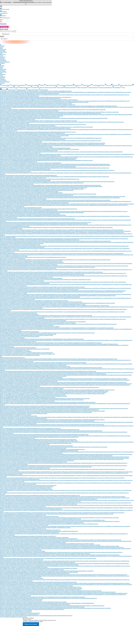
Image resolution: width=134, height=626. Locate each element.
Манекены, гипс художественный (39, 320)
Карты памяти (30, 105)
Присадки (41, 218)
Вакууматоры (35, 99)
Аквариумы (10, 298)
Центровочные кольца (55, 215)
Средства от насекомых (56, 409)
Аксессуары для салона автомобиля (108, 225)
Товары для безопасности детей (9, 130)
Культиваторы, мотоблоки (35, 197)
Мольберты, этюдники (27, 320)
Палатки (5, 282)
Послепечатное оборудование (7, 301)
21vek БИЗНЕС (3, 52)
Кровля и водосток (4, 164)
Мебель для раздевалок (118, 275)
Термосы (17, 284)
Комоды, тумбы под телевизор (17, 397)
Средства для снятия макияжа (71, 248)
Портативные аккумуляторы (24, 378)
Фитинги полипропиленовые (15, 153)
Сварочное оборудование (22, 187)
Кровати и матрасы (4, 391)
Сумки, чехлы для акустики (60, 376)
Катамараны (24, 288)
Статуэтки (64, 149)
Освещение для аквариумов (104, 298)
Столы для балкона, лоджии (65, 134)
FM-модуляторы (32, 220)
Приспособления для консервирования (53, 145)
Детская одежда (13, 242)
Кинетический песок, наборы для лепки (75, 233)
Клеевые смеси (18, 160)
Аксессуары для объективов (96, 105)
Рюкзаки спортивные (11, 283)
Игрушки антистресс (121, 231)
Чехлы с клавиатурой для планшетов (13, 373)
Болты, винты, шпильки (62, 167)
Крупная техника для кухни (6, 91)
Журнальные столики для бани (50, 133)
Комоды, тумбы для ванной (42, 120)
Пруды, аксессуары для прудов (37, 200)
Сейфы (34, 305)
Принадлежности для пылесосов (23, 363)
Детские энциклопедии (45, 342)
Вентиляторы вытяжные (9, 361)
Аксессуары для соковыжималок (67, 102)
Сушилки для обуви (112, 358)
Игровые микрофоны (123, 114)
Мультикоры (25, 324)
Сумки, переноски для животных (75, 295)
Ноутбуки (2, 58)
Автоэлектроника (4, 222)
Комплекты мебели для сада (32, 132)
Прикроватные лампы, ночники (31, 403)
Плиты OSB (19, 162)
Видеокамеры (18, 105)
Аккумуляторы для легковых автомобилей (29, 216)
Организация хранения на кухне (7, 144)
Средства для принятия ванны (119, 254)
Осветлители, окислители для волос (32, 253)
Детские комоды (38, 239)
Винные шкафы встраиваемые (24, 93)
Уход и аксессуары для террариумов (14, 299)
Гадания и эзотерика (87, 315)
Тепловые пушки (22, 186)
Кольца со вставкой (44, 327)
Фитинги (49, 158)
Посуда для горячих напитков (29, 138)
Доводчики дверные (52, 175)
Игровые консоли (43, 110)
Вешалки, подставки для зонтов (46, 128)
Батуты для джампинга (98, 272)
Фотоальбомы (19, 149)
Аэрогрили (16, 94)
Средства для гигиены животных (9, 295)
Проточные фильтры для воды (29, 151)
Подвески (2, 329)
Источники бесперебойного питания (46, 380)
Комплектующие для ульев (24, 213)
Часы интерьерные (30, 407)
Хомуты (69, 167)
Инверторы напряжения (79, 380)
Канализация (3, 159)
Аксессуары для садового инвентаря (43, 208)
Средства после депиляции (45, 257)
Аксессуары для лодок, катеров (13, 289)
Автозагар (23, 258)
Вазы (50, 407)
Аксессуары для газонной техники (71, 203)
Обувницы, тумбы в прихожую (29, 120)
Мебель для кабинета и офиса (6, 402)
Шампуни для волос (12, 251)
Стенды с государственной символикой (27, 347)
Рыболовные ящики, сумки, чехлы (39, 291)
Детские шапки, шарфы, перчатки (75, 242)
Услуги (1, 55)
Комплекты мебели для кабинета (88, 402)
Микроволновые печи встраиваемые (71, 92)
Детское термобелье (100, 242)
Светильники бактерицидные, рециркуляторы (99, 263)
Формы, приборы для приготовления (71, 143)
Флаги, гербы (15, 347)
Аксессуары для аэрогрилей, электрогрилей (50, 102)
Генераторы (25, 185)
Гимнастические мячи (55, 272)
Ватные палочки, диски (14, 249)
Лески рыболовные (34, 290)
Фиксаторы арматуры (89, 167)
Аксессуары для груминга (9, 296)
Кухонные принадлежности (6, 143)
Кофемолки (44, 97)
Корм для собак (112, 295)
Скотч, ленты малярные (50, 193)
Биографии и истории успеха (62, 339)
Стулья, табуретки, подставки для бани (20, 133)
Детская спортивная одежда (89, 242)
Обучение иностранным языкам (82, 344)
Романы (5, 346)
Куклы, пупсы (55, 229)
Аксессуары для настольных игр (76, 315)
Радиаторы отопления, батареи (61, 165)
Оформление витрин (32, 313)
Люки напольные (21, 184)
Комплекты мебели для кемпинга (17, 287)
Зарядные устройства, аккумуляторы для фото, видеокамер (77, 105)
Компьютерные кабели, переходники (13, 381)
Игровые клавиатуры (89, 114)
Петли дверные (35, 175)
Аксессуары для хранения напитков (29, 140)
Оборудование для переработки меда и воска (40, 213)
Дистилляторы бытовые (47, 146)
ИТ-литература (29, 340)
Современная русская (119, 345)
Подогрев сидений (25, 226)
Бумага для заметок (21, 304)
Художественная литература (6, 345)
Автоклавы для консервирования (22, 145)
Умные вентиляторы (62, 384)
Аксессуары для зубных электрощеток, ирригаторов (116, 265)
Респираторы (43, 267)
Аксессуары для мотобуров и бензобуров (116, 196)
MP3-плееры (46, 377)
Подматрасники (73, 391)
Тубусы (48, 320)
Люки (1, 184)
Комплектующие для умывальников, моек (86, 154)
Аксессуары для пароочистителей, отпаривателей (39, 365)
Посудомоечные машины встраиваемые (54, 92)
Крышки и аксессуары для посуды (46, 136)
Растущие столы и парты (68, 122)
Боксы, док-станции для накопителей (110, 112)
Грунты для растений (30, 210)
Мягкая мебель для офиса (59, 305)
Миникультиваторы (13, 198)
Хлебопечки (86, 94)
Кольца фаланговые (35, 327)
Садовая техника (4, 197)
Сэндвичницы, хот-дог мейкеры (41, 94)
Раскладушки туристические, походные (76, 287)
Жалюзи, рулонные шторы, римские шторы (16, 406)
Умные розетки (76, 383)
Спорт (16, 87)
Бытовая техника (5, 85)
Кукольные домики (101, 229)
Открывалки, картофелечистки (45, 99)
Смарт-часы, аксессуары (5, 104)
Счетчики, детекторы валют (31, 311)
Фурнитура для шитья (66, 321)
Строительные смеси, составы (54, 160)
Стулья (1, 392)
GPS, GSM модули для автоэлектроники (49, 227)
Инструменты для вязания (34, 321)
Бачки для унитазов (120, 154)
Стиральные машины (5, 61)
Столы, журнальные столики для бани (82, 122)
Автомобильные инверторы (38, 222)
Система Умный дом (4, 383)
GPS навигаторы (28, 222)
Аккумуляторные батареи (54, 378)
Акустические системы (60, 375)
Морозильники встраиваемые (113, 92)
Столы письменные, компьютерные (24, 122)
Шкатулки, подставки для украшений (54, 149)
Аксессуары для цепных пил (85, 203)
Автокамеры (63, 215)
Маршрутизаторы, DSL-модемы (17, 382)
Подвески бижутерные (62, 246)
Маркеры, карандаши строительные (47, 192)
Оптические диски (55, 117)
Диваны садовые (67, 118)
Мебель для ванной (4, 394)
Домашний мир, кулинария (62, 340)
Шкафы (10, 389)
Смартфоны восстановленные (17, 368)
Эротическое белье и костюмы (6, 336)
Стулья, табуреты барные (28, 124)
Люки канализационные (70, 159)
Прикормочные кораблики (11, 293)
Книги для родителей (97, 342)
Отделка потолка (4, 177)
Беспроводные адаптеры (47, 382)
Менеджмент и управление (28, 339)
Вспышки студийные (95, 107)
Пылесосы (2, 63)
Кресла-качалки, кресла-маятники (85, 127)
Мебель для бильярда (39, 280)
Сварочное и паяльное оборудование (8, 187)
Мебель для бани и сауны (5, 133)
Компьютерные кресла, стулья (33, 392)
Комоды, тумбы (3, 120)
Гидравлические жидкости (69, 218)
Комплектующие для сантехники (7, 154)
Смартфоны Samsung (46, 368)
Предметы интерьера (41, 149)
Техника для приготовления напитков (8, 97)
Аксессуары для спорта (48, 277)
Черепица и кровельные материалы (16, 164)
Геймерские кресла (44, 392)
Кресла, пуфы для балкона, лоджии (43, 135)
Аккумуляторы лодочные (89, 288)
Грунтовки (75, 160)
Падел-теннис (87, 279)
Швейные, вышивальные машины (55, 358)
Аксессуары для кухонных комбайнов (102, 101)
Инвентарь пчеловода (55, 213)
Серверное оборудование (52, 110)
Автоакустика (17, 220)
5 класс (27, 344)
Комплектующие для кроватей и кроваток (50, 129)
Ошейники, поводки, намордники (45, 294)
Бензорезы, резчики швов (60, 185)
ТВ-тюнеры (53, 109)
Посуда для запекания (33, 139)
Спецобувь (70, 195)
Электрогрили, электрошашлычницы (60, 94)
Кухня (1, 123)
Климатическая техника (5, 360)
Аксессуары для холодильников (46, 367)
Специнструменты (54, 191)
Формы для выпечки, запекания (21, 139)
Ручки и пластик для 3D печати (84, 316)
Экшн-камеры (24, 105)
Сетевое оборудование (5, 382)
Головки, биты (24, 189)
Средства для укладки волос (70, 251)
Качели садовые (49, 132)
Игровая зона (3, 114)
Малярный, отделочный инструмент (37, 193)
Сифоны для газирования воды (64, 97)
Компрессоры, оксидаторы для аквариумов (59, 298)
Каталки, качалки (12, 241)
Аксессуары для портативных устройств (9, 378)
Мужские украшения (80, 246)
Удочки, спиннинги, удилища (13, 290)
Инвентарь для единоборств (18, 275)
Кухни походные (64, 132)
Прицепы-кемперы (45, 283)
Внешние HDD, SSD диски (24, 117)
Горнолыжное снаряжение (28, 273)
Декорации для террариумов (28, 299)
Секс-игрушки (3, 332)
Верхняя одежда (43, 259)
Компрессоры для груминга (21, 296)
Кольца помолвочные (26, 327)
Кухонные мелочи (98, 143)
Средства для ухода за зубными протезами (95, 265)
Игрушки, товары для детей (126, 85)
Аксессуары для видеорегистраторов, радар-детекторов (70, 227)
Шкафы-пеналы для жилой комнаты (39, 389)
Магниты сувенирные (71, 149)
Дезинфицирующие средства (92, 409)
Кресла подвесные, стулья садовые (51, 134)
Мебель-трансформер (5, 125)
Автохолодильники (120, 225)
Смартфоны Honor (55, 368)
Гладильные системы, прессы (87, 358)
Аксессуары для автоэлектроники (7, 227)
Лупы (24, 322)
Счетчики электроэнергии (18, 171)
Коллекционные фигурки (26, 115)
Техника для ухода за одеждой (6, 358)
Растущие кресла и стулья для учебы (46, 401)
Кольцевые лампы (18, 107)
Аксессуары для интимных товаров (45, 335)
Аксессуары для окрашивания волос (116, 253)
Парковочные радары (68, 222)
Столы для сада (72, 132)
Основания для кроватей (64, 391)
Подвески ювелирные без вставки (83, 329)
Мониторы (18, 103)
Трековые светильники (49, 182)
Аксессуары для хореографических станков (17, 277)
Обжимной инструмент (19, 191)
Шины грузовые (25, 215)
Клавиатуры (22, 380)
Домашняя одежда (51, 259)
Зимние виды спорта (4, 273)
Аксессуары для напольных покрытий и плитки (10, 172)
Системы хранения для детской (90, 238)
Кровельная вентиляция (104, 164)
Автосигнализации (21, 222)
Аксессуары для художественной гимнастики (71, 275)
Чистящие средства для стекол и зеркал (64, 408)
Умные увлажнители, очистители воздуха (95, 384)
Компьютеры (27, 110)
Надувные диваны (104, 118)
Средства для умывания (52, 248)
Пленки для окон (65, 406)
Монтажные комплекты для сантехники (109, 156)
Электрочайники (20, 97)
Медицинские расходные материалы (8, 269)
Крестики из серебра (35, 329)
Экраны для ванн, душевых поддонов (22, 154)
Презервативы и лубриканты (6, 337)
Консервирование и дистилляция (7, 145)
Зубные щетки (44, 265)
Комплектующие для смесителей (33, 155)
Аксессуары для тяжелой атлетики (105, 275)
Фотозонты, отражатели (68, 107)
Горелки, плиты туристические (36, 282)
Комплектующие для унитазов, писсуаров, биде (105, 154)
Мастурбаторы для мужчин (40, 332)
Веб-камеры (101, 380)
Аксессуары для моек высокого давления (103, 205)
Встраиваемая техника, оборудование (8, 92)
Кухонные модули (15, 123)
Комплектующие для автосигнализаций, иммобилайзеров (27, 227)
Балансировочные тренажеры (86, 272)
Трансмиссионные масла (22, 218)
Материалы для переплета (53, 301)
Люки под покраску (29, 184)
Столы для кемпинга (41, 287)
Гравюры (71, 316)
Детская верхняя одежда (62, 242)
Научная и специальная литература (98, 340)
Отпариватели (45, 358)
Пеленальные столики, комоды (54, 120)
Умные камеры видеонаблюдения (38, 383)
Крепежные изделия (4, 167)
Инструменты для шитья (55, 321)
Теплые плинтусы (77, 165)
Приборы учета (3, 171)
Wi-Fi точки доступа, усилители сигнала (33, 382)
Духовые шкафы (28, 92)
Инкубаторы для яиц (20, 211)
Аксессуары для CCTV (30, 387)
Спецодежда (65, 195)
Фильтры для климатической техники (44, 366)
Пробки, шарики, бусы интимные (26, 332)
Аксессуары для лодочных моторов (76, 288)
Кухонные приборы (16, 143)
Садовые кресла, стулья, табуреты (75, 392)
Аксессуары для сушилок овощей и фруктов (19, 102)
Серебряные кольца (106, 327)
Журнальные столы (51, 122)
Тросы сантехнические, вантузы (13, 159)
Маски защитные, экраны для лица (32, 267)
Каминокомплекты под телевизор (48, 397)
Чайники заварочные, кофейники (19, 148)
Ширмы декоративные (84, 407)
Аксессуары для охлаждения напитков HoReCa (71, 309)
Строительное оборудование (6, 186)
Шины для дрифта (33, 215)
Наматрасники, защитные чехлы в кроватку (74, 399)
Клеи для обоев (32, 179)
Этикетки (75, 304)
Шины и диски (3, 215)
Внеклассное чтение (13, 344)
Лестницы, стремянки (15, 208)
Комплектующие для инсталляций (59, 158)
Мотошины (42, 215)
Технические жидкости (5, 218)
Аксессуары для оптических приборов (54, 322)
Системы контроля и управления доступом (80, 387)
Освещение (2, 403)
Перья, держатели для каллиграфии (53, 319)
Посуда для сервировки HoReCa (24, 306)
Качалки (74, 238)
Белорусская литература (59, 345)
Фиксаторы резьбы (65, 179)
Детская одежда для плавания (111, 242)
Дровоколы (106, 197)
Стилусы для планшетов (66, 373)
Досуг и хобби (60, 87)
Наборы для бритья (43, 150)
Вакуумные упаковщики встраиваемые (39, 93)
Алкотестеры (11, 223)
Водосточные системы (29, 164)
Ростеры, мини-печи (93, 94)
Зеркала (11, 396)
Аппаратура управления (73, 170)
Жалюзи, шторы (3, 406)
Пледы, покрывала (51, 411)
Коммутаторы (56, 382)
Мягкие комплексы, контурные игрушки (75, 274)
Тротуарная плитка (33, 161)
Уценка (1, 47)
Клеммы (14, 169)
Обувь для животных (31, 295)
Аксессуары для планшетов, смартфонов (72, 371)
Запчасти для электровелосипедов (45, 352)
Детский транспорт (4, 241)
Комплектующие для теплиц (53, 201)
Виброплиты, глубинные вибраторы (47, 185)
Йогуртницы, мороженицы (103, 94)
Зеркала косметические (58, 262)
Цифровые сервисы (4, 357)
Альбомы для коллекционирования (32, 318)
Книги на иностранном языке (71, 345)
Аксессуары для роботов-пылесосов (52, 363)
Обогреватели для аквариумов (81, 298)
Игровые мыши (81, 114)
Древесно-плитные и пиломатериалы (8, 162)
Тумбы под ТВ (64, 120)
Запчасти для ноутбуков (24, 350)
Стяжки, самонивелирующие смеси (39, 160)
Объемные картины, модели (49, 316)
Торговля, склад (3, 311)
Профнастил (88, 164)
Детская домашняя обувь (124, 242)
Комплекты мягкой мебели (77, 118)
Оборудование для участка (6, 200)
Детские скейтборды (58, 241)
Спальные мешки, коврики (23, 282)
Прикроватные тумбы (18, 120)
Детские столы (35, 122)
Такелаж (37, 185)
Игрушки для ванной (34, 231)
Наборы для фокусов (98, 232)
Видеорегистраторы (12, 222)
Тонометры (18, 263)
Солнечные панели (12, 217)
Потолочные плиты (30, 177)
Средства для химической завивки (84, 253)
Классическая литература (30, 345)
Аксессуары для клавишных (6, 325)
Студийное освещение (37, 107)
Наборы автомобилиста (44, 223)
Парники (42, 201)
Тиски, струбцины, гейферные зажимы (19, 190)
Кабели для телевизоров (27, 109)
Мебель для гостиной (4, 393)
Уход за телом (3, 254)
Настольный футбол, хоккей (45, 315)
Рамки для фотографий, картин (29, 149)
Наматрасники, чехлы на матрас (52, 391)
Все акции (2, 45)
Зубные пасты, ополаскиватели (64, 265)
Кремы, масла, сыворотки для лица (14, 248)
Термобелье (22, 259)
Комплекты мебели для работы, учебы (44, 305)
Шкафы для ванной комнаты (94, 389)
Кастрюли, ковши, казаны (26, 136)
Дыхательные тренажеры (32, 263)
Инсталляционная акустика (118, 375)
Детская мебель (3, 398)
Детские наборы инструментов (61, 232)
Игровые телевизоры (73, 114)
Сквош (82, 279)
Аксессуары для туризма (99, 284)
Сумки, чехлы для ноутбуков (66, 113)
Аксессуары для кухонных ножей (22, 141)
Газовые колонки (18, 165)
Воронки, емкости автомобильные (13, 226)
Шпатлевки (23, 160)
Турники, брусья (14, 274)
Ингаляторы (23, 263)
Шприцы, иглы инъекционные (71, 269)
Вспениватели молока (52, 97)
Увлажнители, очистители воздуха (59, 360)
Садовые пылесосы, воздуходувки (77, 197)
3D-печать (75, 316)
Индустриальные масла (49, 218)
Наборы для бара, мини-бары (79, 140)
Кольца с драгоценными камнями (74, 327)
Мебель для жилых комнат (6, 127)
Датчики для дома (52, 387)
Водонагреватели (11, 151)
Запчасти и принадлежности (105, 87)
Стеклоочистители (67, 362)
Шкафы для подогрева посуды (10, 93)
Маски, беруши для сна (80, 411)
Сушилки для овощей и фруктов (25, 99)
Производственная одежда (57, 195)
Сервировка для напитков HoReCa (53, 309)
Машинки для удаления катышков (101, 358)
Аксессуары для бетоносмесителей (42, 196)
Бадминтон (56, 279)
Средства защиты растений (41, 210)
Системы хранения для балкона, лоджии (103, 134)
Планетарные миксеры (41, 98)
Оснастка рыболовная (71, 290)
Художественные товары (5, 319)
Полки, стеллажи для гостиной (57, 393)
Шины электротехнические (39, 170)
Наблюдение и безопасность (6, 387)
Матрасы (11, 391)
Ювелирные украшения (70, 87)
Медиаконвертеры (94, 382)
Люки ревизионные (6, 184)
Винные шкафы (59, 91)
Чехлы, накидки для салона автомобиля (32, 225)
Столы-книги (121, 122)
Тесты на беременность (32, 269)
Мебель (42, 85)
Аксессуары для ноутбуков (34, 113)
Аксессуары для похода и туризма (7, 284)
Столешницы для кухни (24, 123)
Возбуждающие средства (31, 335)
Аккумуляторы (3, 216)
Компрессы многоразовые (21, 256)
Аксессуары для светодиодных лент (75, 182)
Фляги (83, 284)
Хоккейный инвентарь (54, 273)
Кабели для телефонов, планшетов (98, 373)
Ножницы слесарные (50, 189)
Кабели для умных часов (69, 104)
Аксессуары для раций (94, 311)
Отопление (2, 165)
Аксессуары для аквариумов (116, 298)
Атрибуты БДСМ (3, 334)
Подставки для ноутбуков (23, 113)
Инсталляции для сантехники (17, 156)
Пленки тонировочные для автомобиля (64, 225)
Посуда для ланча (50, 144)
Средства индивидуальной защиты (22, 195)
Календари (66, 304)
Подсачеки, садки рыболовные (53, 291)
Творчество (2, 316)
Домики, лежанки (82, 294)
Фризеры (111, 94)
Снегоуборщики (100, 197)
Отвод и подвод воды (38, 156)
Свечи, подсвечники (65, 407)
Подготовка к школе (93, 344)
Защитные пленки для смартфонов (92, 372)
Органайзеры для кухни (29, 144)
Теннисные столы (33, 279)
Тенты (17, 283)
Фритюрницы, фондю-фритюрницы (20, 96)
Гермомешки (59, 278)
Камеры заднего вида (87, 227)
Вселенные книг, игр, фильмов (9, 341)
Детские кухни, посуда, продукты (84, 231)
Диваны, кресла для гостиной (15, 393)
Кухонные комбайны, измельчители (28, 98)
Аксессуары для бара (4, 140)
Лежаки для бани (61, 133)
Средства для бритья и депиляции (7, 257)
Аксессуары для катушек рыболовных (117, 290)
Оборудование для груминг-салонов (35, 296)
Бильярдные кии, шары (17, 280)
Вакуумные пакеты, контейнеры (39, 101)
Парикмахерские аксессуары (114, 251)
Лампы (99, 403)
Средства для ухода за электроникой (88, 109)
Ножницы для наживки (22, 293)
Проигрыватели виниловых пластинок (73, 375)
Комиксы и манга (50, 345)
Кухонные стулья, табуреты (9, 392)
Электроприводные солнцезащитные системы (79, 406)
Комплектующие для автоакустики (55, 220)
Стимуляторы (64, 332)
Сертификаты (117, 87)
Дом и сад (109, 85)
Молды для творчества (119, 316)
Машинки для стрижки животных (50, 296)
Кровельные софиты (50, 164)
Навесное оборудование (28, 203)
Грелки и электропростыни (77, 263)
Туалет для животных (91, 294)
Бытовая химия (3, 408)
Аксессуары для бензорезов (28, 196)
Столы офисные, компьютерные (26, 305)
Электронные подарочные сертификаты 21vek (44, 353)
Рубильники (81, 170)
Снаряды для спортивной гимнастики (89, 275)
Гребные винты (98, 288)
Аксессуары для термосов (24, 284)
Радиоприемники (32, 375)
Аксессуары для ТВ (60, 109)
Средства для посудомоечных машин (79, 367)
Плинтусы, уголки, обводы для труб (33, 172)
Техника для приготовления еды (7, 94)
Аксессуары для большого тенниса (73, 279)
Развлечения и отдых (5, 315)
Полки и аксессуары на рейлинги (61, 144)
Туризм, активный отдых (25, 87)
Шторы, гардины (30, 406)
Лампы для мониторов (58, 115)
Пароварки (120, 94)
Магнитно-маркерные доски (18, 303)
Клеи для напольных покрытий (42, 179)
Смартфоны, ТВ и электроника (18, 85)
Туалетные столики (43, 122)
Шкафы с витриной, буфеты (53, 389)
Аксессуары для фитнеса (25, 272)
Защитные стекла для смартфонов (76, 372)
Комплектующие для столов (22, 129)
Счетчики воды (27, 171)
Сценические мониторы (17, 324)
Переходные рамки (24, 220)
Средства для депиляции (33, 257)
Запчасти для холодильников (43, 348)
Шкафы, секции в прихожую (65, 389)
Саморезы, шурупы (13, 167)
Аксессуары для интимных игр (38, 334)
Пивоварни (69, 145)
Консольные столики (105, 122)
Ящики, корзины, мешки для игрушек (105, 238)
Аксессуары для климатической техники (61, 366)
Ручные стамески (58, 190)
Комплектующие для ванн (52, 154)
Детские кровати (19, 391)
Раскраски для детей (65, 342)
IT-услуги (23, 357)
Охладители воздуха (39, 360)
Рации (23, 311)
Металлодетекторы (94, 387)
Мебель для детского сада (73, 239)
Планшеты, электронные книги (7, 371)
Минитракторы (6, 198)
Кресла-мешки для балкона (37, 134)
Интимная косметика (4, 335)
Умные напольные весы (35, 386)
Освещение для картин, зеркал (108, 403)
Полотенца (57, 411)
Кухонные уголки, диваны (42, 118)
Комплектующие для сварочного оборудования (63, 187)
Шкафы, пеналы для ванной (27, 394)
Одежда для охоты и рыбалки (76, 259)
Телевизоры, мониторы (5, 103)
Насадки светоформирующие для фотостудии (52, 107)
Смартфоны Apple (28, 368)
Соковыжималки (38, 97)
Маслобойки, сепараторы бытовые (69, 99)
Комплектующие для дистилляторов (12, 146)
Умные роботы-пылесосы (12, 384)
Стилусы (27, 380)
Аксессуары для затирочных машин (87, 196)
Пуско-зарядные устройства (99, 216)
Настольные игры (13, 315)
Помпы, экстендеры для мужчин (74, 332)
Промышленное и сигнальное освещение (15, 182)
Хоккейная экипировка (63, 273)
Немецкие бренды (27, 247)
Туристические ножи (56, 284)
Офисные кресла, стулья (13, 305)
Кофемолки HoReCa (108, 309)
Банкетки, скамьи (57, 128)
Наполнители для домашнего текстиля (93, 411)
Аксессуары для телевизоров (6, 109)
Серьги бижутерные (31, 246)
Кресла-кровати (59, 388)
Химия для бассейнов (37, 207)
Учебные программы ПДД (103, 344)
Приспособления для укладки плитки (84, 172)
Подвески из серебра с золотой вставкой (118, 329)
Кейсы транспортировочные (110, 324)
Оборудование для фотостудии (7, 107)
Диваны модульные (52, 118)
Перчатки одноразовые (59, 267)
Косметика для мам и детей (34, 254)
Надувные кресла (45, 388)
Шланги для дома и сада (34, 201)
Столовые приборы (58, 138)
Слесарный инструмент (5, 189)
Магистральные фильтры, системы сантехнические (79, 151)
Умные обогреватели (81, 384)
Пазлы (38, 315)
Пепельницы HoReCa (118, 309)
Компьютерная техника (5, 110)
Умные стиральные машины (32, 384)
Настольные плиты (51, 91)
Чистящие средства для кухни (98, 408)
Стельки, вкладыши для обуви (43, 261)
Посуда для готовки (4, 136)
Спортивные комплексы (23, 274)
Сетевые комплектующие (77, 382)
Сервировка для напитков (15, 140)
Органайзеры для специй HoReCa (77, 306)
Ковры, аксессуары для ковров (30, 412)
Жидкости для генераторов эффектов (82, 324)
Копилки (6, 149)
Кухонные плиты (26, 91)
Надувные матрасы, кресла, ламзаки (114, 282)
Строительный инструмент (99, 85)
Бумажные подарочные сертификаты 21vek (24, 353)
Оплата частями (5, 9)
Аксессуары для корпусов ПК (95, 112)
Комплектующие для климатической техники (10, 366)
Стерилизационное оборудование (78, 362)
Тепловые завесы (86, 360)
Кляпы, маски (48, 334)
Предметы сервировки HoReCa (122, 306)
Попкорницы (36, 96)
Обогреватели (79, 360)
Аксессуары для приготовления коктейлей (46, 140)
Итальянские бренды (110, 246)
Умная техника (3, 384)
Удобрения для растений (20, 210)
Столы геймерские (115, 114)
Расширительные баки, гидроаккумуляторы (31, 153)
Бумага (15, 304)
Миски (103, 143)
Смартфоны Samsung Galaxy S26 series (110, 368)
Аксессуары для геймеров (15, 115)
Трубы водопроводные (48, 156)
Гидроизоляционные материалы (75, 164)
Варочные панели (21, 92)
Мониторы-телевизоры (25, 103)
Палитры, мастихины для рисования (58, 320)
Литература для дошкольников (85, 342)
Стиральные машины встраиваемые (31, 358)
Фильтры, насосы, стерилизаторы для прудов (54, 200)
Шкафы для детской (17, 239)
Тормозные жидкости (58, 218)
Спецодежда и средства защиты (7, 195)
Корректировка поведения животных (60, 295)
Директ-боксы (31, 324)
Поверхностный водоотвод (40, 164)
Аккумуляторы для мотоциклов (63, 216)
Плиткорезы (13, 193)
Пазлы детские (26, 233)
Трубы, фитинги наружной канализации (56, 159)
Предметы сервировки (85, 138)
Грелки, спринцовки (82, 269)
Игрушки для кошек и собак (58, 294)
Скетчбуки (112, 319)
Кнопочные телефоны (124, 368)
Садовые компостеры (73, 201)
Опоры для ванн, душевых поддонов (39, 154)
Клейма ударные (58, 192)
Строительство (77, 85)
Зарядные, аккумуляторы (26, 381)
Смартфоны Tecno (89, 368)
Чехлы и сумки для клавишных (47, 325)
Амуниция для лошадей (9, 300)
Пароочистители (44, 362)
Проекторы (46, 103)
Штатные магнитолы (121, 220)
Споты (48, 403)
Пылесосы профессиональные (33, 186)
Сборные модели (120, 232)
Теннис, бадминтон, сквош (6, 279)
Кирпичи (17, 161)
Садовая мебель (3, 132)
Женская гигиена (3, 268)
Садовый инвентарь (30, 208)
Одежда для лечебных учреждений (87, 267)
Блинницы (115, 94)
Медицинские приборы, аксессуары (8, 263)
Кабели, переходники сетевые (104, 382)
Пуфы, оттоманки (52, 388)
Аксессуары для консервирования (36, 145)
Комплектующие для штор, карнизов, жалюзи (52, 406)
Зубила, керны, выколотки (70, 189)
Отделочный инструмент (5, 193)
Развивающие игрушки (11, 231)
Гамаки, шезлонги (42, 132)
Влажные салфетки (11, 256)
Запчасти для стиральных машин (29, 348)
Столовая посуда (66, 138)
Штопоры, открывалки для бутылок (93, 140)
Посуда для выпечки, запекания (7, 139)
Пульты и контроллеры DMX (67, 324)
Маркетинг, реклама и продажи (15, 339)
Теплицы (45, 201)
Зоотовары (34, 87)
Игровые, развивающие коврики (23, 231)
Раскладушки (80, 391)
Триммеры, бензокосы (12, 197)
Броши (1, 331)
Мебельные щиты (34, 162)
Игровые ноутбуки (37, 114)
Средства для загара (16, 258)
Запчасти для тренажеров (25, 351)
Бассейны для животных (87, 295)
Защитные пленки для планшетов (43, 373)
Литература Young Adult (41, 345)
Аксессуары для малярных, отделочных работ (76, 193)
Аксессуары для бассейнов (26, 207)
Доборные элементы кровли (61, 164)
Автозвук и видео (4, 220)
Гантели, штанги (34, 272)
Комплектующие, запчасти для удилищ (100, 290)
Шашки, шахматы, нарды (22, 315)
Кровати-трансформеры (25, 125)
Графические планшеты (16, 319)
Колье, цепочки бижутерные (51, 246)
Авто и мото (115, 85)
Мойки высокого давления (23, 198)
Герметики (18, 179)
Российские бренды (35, 247)
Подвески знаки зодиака (12, 330)
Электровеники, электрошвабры (55, 362)
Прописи (20, 344)
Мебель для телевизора (5, 397)
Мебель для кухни (4, 124)
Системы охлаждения (58, 112)
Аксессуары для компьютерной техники (8, 113)
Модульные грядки (64, 201)
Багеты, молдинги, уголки (40, 177)
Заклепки (55, 167)
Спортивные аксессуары (5, 278)
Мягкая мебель (3, 118)
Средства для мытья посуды (111, 408)
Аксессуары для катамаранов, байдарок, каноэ (53, 289)
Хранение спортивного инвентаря (35, 277)
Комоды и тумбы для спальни (43, 396)
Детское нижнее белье (52, 242)
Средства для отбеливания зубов (78, 265)
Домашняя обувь (6, 261)
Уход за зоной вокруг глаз (41, 248)
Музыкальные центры (40, 375)
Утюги (40, 358)
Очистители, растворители (55, 179)
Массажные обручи (64, 272)
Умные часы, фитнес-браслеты (40, 104)
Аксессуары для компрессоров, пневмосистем (61, 186)
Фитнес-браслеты (20, 104)
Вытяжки (20, 91)
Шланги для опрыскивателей (62, 202)
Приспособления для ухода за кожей (118, 248)
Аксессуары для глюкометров (50, 264)
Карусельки (42, 238)
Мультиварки (31, 94)
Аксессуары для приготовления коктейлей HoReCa (93, 309)
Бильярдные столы (8, 280)
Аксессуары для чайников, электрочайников (52, 148)
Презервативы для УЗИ (98, 269)
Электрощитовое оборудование (7, 170)
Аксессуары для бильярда (28, 280)
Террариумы (71, 298)
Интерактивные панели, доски (31, 303)
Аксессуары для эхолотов (93, 291)
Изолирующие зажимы (45, 169)
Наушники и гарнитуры (17, 377)
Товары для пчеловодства (5, 213)
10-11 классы (45, 344)
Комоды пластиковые (72, 120)
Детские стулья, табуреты (54, 392)
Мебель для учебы (4, 401)
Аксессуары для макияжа (5, 262)
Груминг (1, 296)
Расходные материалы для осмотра (117, 269)
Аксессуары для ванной (60, 394)
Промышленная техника (5, 314)
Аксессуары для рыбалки (82, 291)
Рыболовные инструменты (105, 291)
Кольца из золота (98, 327)
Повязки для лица (50, 267)
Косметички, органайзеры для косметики (20, 262)
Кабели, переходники (100, 109)
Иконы (77, 149)
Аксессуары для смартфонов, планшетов (9, 372)
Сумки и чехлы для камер (58, 105)
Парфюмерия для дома (35, 244)
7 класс (34, 344)
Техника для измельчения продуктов (8, 98)
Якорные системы (106, 288)
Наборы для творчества (43, 233)
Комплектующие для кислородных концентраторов (14, 264)
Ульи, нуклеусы (14, 213)
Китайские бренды (119, 246)
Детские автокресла (83, 223)
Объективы (36, 105)
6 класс (31, 344)
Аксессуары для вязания (45, 321)
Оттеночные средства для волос (70, 253)
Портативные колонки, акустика (29, 377)
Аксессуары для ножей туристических (69, 284)
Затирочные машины (83, 185)
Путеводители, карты (73, 340)
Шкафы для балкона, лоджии (78, 134)
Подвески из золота (95, 329)
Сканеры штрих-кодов (55, 311)
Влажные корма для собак (19, 294)
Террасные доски (42, 162)
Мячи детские (106, 232)
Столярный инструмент (5, 190)
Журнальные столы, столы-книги (70, 127)
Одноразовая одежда (74, 267)
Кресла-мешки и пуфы (11, 388)
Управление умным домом (15, 383)
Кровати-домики (104, 391)
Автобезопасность (4, 223)
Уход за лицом (3, 248)
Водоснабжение (3, 151)
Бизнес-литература (4, 339)
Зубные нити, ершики (52, 265)
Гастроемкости (57, 136)
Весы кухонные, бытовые (12, 99)
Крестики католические (56, 329)
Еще (1, 19)
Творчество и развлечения (6, 233)
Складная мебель (54, 282)
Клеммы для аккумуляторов (87, 216)
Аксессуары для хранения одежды (102, 259)
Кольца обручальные (16, 327)
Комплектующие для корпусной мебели (94, 129)
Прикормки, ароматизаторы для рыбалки (57, 290)
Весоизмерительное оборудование (81, 311)
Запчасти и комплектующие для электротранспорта (11, 352)
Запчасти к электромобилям (104, 241)
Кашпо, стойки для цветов (12, 407)
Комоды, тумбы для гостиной (28, 393)
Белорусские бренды (18, 247)
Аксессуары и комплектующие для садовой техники (11, 203)
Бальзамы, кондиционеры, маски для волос (26, 251)
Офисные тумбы (77, 402)
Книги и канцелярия (93, 87)
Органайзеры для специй (40, 144)
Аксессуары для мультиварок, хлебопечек (68, 101)
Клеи (70, 179)
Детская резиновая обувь (13, 243)
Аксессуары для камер (48, 105)
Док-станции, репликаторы (38, 381)
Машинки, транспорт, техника (64, 229)
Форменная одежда (65, 259)
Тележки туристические (23, 283)
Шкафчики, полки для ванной (39, 394)
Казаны (8, 285)
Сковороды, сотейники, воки (15, 136)
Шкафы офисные (55, 402)
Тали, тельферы (31, 185)
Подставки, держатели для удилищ (84, 290)
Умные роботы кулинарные (52, 384)
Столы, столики (11, 124)
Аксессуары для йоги (14, 272)
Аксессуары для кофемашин (52, 101)
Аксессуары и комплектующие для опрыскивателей (44, 202)
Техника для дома (4, 362)
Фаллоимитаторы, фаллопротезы (53, 332)
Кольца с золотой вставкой (88, 327)
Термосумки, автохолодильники (37, 284)
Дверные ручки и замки (27, 175)
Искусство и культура (121, 340)
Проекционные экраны (54, 103)
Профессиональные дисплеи (65, 103)
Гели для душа (12, 254)
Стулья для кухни (18, 124)
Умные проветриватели (122, 384)
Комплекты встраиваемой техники (99, 92)
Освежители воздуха (46, 409)
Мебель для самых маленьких (6, 236)
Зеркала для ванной (50, 394)
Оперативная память (21, 112)
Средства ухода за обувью (56, 261)
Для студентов (65, 344)
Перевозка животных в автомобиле (119, 294)
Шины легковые (9, 215)
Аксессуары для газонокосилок (70, 205)
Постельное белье (43, 411)
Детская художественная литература (17, 342)
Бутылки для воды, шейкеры (37, 278)
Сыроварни (10, 96)
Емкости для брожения (77, 145)
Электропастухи (24, 212)
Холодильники (3, 60)
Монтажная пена (25, 179)
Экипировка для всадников (20, 300)
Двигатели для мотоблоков (39, 203)
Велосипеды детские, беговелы (39, 241)
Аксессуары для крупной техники (7, 367)
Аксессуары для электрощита (27, 170)
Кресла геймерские (107, 114)
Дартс (53, 315)
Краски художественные (66, 319)
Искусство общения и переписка (76, 339)
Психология (16, 340)
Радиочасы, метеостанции (22, 375)
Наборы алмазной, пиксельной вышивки (23, 316)
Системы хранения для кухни (79, 124)
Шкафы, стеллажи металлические (14, 311)
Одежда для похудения (74, 272)
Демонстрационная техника (6, 303)
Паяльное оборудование (33, 187)
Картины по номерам (9, 316)
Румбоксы (51, 233)
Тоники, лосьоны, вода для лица (29, 248)
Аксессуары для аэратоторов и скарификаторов (19, 205)
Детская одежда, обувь (5, 242)
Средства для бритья (61, 257)
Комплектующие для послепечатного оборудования (70, 301)
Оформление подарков (52, 150)
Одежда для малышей (24, 243)
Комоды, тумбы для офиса (79, 305)
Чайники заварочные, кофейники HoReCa (106, 306)
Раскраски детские (34, 233)
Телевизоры (2, 57)
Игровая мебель (3, 119)
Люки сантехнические (14, 158)
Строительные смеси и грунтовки (7, 160)
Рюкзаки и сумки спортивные (50, 278)
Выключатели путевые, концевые (52, 170)
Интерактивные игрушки (29, 229)
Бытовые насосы (18, 151)
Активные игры (112, 232)
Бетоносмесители (19, 185)
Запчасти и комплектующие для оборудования (99, 200)
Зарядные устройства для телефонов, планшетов (29, 372)
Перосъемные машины (48, 212)
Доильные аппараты (44, 211)
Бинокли (11, 322)
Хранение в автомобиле (94, 225)
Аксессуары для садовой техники (99, 203)
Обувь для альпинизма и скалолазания (76, 282)
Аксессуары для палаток (12, 282)
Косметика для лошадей (42, 300)
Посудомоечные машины (41, 91)
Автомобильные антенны (58, 222)
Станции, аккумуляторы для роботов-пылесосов (88, 363)
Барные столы (13, 122)
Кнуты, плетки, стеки (26, 334)
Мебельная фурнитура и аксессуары (8, 129)
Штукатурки (28, 160)
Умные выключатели (68, 383)
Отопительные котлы (9, 165)
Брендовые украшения (10, 246)
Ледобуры (62, 291)
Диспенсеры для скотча (60, 193)
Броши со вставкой (7, 331)
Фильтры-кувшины (66, 148)
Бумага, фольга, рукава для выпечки (57, 139)
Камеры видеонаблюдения (19, 387)
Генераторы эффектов (56, 324)
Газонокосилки (26, 197)
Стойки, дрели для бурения (72, 185)
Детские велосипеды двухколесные (24, 241)
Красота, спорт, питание (111, 340)
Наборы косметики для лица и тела (62, 254)
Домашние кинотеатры (50, 375)
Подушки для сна (12, 411)
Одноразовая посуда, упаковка (83, 144)
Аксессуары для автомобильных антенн (82, 222)
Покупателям (3, 13)
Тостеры (50, 94)
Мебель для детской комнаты (6, 239)
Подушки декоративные (69, 411)
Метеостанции (18, 361)
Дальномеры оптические (40, 322)
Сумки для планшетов (56, 373)
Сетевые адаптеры (63, 382)
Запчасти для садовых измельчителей (15, 206)
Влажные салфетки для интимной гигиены (47, 268)
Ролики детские (66, 241)
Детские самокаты (50, 241)
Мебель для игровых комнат (66, 238)
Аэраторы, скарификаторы (91, 197)
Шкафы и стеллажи (4, 389)
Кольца (1, 327)
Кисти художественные (76, 319)
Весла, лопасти (54, 288)
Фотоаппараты (12, 105)
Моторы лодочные (31, 288)
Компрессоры (16, 186)
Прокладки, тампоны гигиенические (15, 268)
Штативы (105, 105)
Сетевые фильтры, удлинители (92, 380)
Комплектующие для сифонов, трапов (17, 155)
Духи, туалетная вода (11, 244)
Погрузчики (98, 185)
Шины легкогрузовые (17, 215)
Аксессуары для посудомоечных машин (62, 367)
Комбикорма (86, 211)
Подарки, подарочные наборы (10, 150)
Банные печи (43, 165)
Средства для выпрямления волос (100, 253)
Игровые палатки (25, 238)
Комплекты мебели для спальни (20, 396)
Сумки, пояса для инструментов (43, 195)
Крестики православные (45, 329)
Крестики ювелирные (17, 329)
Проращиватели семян (57, 99)
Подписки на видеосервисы (39, 109)
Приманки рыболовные (43, 290)
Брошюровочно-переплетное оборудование (29, 301)
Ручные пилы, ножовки (32, 190)
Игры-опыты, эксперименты (88, 232)
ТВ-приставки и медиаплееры (37, 103)
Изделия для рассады (53, 210)
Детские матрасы (53, 239)
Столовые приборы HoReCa (63, 306)
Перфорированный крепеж (41, 167)
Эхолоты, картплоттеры (17, 291)
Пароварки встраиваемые (53, 93)
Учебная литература (4, 344)
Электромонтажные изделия (6, 169)
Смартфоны (2, 59)
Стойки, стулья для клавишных (33, 325)
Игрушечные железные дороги (90, 229)
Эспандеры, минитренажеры (44, 272)
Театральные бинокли (30, 322)
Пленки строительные (91, 193)
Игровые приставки (10, 114)
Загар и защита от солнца (5, 258)
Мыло (7, 254)
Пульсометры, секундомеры (17, 278)
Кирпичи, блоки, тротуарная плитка (8, 161)
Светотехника (3, 182)
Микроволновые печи (23, 94)
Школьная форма (21, 242)
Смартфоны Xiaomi (37, 368)
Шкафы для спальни (62, 396)
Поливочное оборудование (12, 201)
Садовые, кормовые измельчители (62, 197)
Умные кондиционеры (71, 384)
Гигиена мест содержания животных (44, 295)
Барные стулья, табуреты (21, 392)
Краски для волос (20, 253)
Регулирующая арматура (123, 156)
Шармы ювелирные (8, 329)
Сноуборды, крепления (73, 273)
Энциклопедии (19, 341)
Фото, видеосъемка (4, 105)
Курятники (18, 212)
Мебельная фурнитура (108, 129)
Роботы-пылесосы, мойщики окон (33, 362)
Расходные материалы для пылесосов (68, 363)
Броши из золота (23, 331)
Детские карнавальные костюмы (36, 243)
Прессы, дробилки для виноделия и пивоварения (31, 146)
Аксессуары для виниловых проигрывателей (92, 375)
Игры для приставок (19, 114)
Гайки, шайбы (50, 167)
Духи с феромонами (21, 335)
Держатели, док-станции (65, 378)
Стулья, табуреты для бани (89, 392)
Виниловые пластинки (107, 375)
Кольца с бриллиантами (62, 327)
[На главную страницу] (66, 27)
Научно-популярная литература (39, 340)
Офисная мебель (4, 305)
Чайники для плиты (31, 148)
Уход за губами (93, 248)
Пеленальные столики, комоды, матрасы (59, 236)
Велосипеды (3, 54)
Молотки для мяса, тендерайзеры (86, 143)
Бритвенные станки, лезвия (21, 257)
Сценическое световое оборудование (42, 324)
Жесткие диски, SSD (11, 112)
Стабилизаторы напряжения (68, 380)
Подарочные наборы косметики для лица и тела (28, 150)
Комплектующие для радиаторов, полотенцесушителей (87, 156)
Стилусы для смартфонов (106, 372)
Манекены (83, 321)
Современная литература (18, 345)
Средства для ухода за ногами (91, 254)
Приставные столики (95, 122)
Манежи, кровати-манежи (73, 236)
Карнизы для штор (38, 406)
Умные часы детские (28, 104)
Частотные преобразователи (98, 170)
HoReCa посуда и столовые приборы (8, 306)
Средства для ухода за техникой (81, 102)
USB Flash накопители (14, 117)
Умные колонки (39, 377)
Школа (1, 48)
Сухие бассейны (79, 238)
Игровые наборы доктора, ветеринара (45, 232)
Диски (38, 215)
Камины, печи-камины (27, 165)
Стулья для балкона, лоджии (28, 135)
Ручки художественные (40, 319)
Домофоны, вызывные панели (41, 387)
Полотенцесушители (28, 156)
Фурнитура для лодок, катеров (116, 288)
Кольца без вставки (52, 327)
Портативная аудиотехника (6, 377)
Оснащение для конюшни (62, 300)
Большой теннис (62, 279)
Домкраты (49, 186)
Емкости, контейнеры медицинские (57, 269)
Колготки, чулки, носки (15, 259)
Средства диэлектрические (22, 169)
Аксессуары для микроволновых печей (23, 101)
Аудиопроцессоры (112, 220)
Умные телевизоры (22, 384)
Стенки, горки (15, 389)
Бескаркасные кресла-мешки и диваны (91, 118)
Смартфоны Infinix (80, 368)
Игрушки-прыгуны (53, 231)
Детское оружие (95, 231)
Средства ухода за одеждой (89, 259)
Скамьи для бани (32, 133)
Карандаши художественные (28, 319)
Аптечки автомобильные (33, 223)
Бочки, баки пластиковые (27, 202)
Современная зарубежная (108, 345)
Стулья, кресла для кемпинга (30, 287)
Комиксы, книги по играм (55, 342)
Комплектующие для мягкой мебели (78, 129)
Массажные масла (13, 335)
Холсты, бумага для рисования (103, 319)
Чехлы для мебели (118, 129)
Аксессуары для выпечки (43, 139)
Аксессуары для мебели (65, 129)
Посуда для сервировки (75, 138)
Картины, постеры (12, 149)
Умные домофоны (110, 383)
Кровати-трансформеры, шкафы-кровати (92, 391)
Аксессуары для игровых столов (62, 315)
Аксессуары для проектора (70, 109)
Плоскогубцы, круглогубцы (30, 191)
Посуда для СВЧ (35, 136)
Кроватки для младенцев (18, 236)
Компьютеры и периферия (33, 85)
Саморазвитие (22, 340)
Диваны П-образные (32, 118)
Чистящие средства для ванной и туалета (82, 408)
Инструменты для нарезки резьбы (31, 192)
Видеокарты (28, 112)
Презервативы (89, 269)
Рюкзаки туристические (63, 282)
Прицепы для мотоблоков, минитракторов (54, 203)
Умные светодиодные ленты (94, 383)
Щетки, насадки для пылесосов (37, 363)
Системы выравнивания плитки (99, 172)
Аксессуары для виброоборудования (58, 196)
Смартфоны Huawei (63, 368)
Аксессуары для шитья (76, 321)
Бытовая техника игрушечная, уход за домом (67, 231)
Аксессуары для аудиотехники (11, 376)
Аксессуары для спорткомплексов (120, 238)
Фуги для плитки (55, 172)
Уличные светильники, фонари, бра (90, 403)
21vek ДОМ (2, 50)
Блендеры (18, 98)
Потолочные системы (12, 177)
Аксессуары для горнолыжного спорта (87, 273)
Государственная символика (6, 347)
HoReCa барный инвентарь (6, 309)
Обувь (1, 261)
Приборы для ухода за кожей (103, 248)
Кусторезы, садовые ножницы (48, 197)
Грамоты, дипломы (81, 304)
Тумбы (11, 120)
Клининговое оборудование (17, 314)
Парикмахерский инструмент (101, 251)
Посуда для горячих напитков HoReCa (48, 306)
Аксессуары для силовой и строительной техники (11, 196)
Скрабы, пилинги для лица (84, 248)
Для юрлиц (4, 11)
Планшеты (16, 110)
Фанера (23, 162)
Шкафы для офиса (69, 305)
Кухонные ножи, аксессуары (6, 141)
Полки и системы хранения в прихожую (30, 128)
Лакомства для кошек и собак (31, 294)
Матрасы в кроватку (28, 236)
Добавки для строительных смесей (85, 160)
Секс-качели (53, 334)
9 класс (40, 344)
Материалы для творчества (108, 316)
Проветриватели (106, 360)
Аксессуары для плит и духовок (32, 367)
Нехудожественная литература (7, 340)
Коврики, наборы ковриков (42, 412)
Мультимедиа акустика (11, 375)
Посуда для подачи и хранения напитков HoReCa (32, 308)
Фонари (107, 284)
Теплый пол (71, 165)
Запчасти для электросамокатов (30, 352)
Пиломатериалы (57, 162)
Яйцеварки (30, 96)
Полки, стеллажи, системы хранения (41, 127)
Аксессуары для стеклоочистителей (58, 365)
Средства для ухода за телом (21, 254)
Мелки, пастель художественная (89, 319)
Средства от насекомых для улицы (116, 284)
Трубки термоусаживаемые (34, 169)
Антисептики (67, 267)
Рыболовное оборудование (6, 291)
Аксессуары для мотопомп (101, 196)
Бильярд (2, 280)
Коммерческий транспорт (5, 228)
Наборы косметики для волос (57, 251)
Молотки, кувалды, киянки (43, 190)
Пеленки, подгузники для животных (103, 294)
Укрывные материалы (17, 202)
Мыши (18, 380)
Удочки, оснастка (3, 290)
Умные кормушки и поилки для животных (21, 386)
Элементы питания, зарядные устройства (39, 378)
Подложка (23, 172)
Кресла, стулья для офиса (33, 402)
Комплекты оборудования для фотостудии (109, 107)
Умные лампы (60, 383)
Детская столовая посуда (96, 138)
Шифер (83, 164)
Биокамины (100, 360)
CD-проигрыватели (58, 377)
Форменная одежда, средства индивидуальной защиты (12, 267)
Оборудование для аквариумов (31, 298)
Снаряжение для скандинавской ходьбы (34, 275)
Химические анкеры (75, 167)
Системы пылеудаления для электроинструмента (83, 186)
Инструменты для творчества (18, 318)
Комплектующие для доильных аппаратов (58, 211)
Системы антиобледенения (87, 165)
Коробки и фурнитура (5, 175)
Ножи (13, 141)
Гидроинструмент (92, 185)
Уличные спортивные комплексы (45, 274)
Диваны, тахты (10, 118)
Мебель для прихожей (5, 128)
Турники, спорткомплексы (5, 274)
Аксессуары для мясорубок (116, 101)
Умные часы (13, 104)
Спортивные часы (27, 278)
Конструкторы (7, 229)
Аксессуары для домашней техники (8, 363)
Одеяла (18, 411)
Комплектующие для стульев (35, 129)
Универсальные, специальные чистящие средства (44, 408)
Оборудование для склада (104, 311)
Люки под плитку (14, 184)
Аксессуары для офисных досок (58, 303)
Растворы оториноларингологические (117, 263)
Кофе (1, 53)
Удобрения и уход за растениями (7, 210)
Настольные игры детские (17, 233)
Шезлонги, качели (94, 236)
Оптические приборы (4, 322)
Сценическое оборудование (6, 324)
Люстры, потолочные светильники (12, 403)
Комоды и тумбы (59, 127)
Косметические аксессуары (47, 262)
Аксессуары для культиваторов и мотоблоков (40, 205)
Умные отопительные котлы (110, 384)
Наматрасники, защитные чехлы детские (69, 398)
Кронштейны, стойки (17, 109)
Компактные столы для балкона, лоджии (60, 135)
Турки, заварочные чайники (6, 148)
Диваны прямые (16, 118)
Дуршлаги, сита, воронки (57, 143)
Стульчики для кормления (67, 124)
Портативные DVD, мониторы (69, 220)
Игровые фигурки (102, 231)
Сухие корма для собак (8, 294)
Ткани (103, 411)
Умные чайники (42, 384)
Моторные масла (13, 218)
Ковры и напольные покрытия (6, 412)
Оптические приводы (84, 112)
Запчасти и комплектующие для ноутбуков (9, 350)
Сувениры (2, 149)
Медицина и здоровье (51, 340)
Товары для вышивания (10, 321)
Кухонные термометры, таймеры (45, 143)
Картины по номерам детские (90, 233)
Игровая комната (4, 238)
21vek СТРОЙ (3, 49)
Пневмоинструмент (98, 186)
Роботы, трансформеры (39, 229)
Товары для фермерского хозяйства (8, 211)
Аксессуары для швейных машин (106, 363)
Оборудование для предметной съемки (82, 107)
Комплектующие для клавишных (19, 325)
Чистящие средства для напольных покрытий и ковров (15, 409)
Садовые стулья (22, 132)
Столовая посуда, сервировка (6, 138)
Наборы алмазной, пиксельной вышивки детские (107, 233)
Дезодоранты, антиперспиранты (77, 254)
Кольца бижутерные (40, 246)
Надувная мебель (57, 132)
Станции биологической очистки (82, 200)
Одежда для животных (22, 295)
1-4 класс (24, 344)
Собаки (1, 294)
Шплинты (96, 167)
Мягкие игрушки (48, 229)
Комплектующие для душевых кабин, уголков (50, 155)
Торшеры (22, 403)
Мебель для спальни (4, 396)
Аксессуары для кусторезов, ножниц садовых (116, 203)
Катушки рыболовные (25, 290)
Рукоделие (2, 321)
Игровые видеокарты (55, 114)
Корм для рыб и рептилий (18, 298)
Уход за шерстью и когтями (63, 296)
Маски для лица (61, 248)
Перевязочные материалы (43, 269)
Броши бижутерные (71, 246)
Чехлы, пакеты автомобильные (16, 225)
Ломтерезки (58, 98)
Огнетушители (33, 195)
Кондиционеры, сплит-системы (28, 360)
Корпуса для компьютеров (69, 112)
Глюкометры (86, 263)
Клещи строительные (59, 189)
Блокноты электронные (49, 304)
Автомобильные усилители (42, 220)
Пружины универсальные (103, 167)
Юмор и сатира (10, 346)
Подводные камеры (27, 291)
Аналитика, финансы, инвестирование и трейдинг (45, 339)
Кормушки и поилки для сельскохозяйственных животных (101, 211)
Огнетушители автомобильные (21, 223)
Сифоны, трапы (73, 154)
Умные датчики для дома (51, 383)
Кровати (14, 391)
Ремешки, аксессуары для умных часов (55, 104)
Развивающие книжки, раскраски (33, 342)
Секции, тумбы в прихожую (16, 128)
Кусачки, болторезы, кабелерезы (43, 191)
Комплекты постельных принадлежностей (29, 411)
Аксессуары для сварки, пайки (80, 187)
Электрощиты (17, 170)
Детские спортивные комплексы (52, 238)
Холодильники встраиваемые (38, 92)
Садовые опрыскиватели (23, 201)
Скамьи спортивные (33, 274)
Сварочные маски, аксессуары (46, 187)
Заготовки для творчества (96, 316)
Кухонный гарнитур (7, 123)
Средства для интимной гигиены (105, 254)
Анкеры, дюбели (24, 167)
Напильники (51, 190)
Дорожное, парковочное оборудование (70, 223)
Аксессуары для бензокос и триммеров (85, 205)
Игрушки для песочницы (44, 231)
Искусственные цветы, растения (41, 407)
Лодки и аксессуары (4, 288)
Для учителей (71, 344)
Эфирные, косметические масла (23, 244)
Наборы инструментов (16, 189)
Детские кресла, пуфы (36, 388)
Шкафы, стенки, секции (28, 127)
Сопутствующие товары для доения (76, 211)
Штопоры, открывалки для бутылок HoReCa (35, 309)
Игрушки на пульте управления (17, 229)
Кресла (1, 388)
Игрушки (2, 229)
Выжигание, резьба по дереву (59, 233)
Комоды (8, 120)
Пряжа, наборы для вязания (21, 321)
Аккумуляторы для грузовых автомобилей (47, 216)
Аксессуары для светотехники (60, 182)
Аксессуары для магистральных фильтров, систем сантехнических (105, 151)
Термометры (48, 263)
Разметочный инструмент (5, 192)
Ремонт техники (23, 355)
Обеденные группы (114, 122)
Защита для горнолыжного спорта (118, 273)
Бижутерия (2, 246)
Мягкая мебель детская (62, 239)
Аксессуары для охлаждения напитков (63, 140)
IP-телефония (86, 382)
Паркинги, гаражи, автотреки (77, 229)
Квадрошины (47, 215)
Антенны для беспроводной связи (118, 382)
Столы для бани (40, 133)
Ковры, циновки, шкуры (18, 412)
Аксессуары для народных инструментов (9, 326)
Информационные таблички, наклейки (106, 303)
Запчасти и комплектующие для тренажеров (10, 351)
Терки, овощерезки (25, 143)
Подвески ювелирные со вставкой (68, 329)
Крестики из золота (26, 329)
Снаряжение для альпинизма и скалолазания (95, 282)
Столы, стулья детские (13, 401)
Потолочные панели (21, 177)
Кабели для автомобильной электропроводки (102, 227)
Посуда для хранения (19, 144)
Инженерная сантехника (5, 156)
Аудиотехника (3, 375)
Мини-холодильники (67, 91)
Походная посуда (48, 284)
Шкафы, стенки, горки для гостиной (43, 393)
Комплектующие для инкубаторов (32, 211)
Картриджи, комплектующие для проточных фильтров (56, 151)
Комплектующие (3, 112)
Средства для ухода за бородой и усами (86, 251)
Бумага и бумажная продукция (6, 304)
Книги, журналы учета (59, 304)
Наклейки (71, 304)
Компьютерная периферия (6, 380)
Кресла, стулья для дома (84, 393)
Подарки (2, 150)
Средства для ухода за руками (47, 254)
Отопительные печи (36, 165)
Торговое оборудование (11, 313)
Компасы (80, 284)
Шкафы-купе (20, 389)
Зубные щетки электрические (15, 265)
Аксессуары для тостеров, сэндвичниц (85, 101)
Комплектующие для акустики (24, 376)
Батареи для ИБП (58, 380)
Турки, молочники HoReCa (91, 306)
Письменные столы (22, 401)
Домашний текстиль (4, 411)
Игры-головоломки (32, 315)
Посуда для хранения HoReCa (14, 308)
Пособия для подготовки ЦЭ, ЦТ (55, 344)
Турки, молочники (39, 148)
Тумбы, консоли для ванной (15, 394)
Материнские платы (48, 112)
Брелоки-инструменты (89, 284)
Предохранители (88, 170)
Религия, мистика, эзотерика (84, 340)
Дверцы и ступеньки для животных (101, 295)
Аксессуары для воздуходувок (56, 205)
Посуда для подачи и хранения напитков (45, 138)
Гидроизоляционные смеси (67, 160)
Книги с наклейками (74, 342)
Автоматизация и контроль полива (108, 201)
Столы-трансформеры (50, 125)
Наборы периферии (33, 380)
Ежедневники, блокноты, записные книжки (34, 304)
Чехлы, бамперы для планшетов (55, 371)
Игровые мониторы (64, 114)
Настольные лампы (42, 403)
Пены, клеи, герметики (5, 179)
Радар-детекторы (48, 222)
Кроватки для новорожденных (30, 391)
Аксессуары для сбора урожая (58, 208)
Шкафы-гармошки (27, 389)
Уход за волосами (4, 251)
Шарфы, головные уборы (33, 259)
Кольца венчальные (7, 327)
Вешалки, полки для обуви (90, 305)
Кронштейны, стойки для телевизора (32, 397)
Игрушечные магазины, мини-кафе (11, 232)
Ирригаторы (25, 265)
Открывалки (64, 145)
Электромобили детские (74, 241)
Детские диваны (59, 118)
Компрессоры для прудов (69, 200)
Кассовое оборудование (22, 313)
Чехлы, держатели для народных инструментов (28, 326)
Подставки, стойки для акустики (47, 376)
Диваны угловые (23, 118)
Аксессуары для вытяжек (20, 367)
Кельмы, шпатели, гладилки (22, 193)
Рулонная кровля (95, 164)
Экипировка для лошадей (31, 300)
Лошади (2, 300)
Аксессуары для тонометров (38, 264)
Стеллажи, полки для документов (66, 402)
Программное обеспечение (95, 113)
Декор (1, 407)
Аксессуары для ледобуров (71, 291)
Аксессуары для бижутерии (99, 246)
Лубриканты (106, 269)
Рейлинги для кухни (72, 144)
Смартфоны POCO (72, 368)
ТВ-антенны (48, 109)
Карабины (82, 167)
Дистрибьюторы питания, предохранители (98, 220)
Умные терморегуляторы (126, 383)
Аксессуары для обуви (32, 261)
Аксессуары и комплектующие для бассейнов (10, 207)
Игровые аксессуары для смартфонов (120, 372)
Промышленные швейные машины (31, 314)
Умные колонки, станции (26, 383)
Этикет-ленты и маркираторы (66, 311)
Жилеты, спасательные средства (71, 289)
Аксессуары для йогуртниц (34, 102)
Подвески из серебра (104, 329)
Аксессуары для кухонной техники (7, 101)
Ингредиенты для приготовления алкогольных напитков (94, 145)
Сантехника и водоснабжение (66, 85)
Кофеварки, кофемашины (29, 97)
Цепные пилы (20, 197)
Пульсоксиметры (41, 263)
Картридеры (49, 117)
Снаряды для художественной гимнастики (52, 275)
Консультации (17, 355)
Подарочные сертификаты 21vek (7, 353)
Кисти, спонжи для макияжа (35, 262)
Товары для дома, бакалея (51, 85)
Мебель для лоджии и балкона (6, 134)
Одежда (1, 259)
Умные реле (103, 383)
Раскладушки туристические (35, 283)
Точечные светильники (39, 182)
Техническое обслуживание (20, 356)
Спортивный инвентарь (5, 275)
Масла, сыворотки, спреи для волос (43, 251)
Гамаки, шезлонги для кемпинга (60, 287)
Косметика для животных (74, 296)
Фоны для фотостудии (27, 107)
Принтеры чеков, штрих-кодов (43, 311)
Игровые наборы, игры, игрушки (75, 232)
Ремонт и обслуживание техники (7, 355)
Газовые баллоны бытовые (27, 361)
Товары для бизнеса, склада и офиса (47, 87)
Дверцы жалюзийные (89, 134)
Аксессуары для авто (4, 225)
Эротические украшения (33, 336)
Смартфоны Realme (97, 368)
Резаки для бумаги (43, 301)
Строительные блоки (24, 161)
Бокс (11, 275)
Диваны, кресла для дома (17, 127)
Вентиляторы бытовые (15, 360)
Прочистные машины (24, 159)
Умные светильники (83, 383)
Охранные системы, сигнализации (63, 387)
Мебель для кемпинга (5, 287)
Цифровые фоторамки (112, 105)
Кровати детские (45, 239)
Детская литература (4, 342)
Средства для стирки (11, 408)
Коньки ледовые (12, 273)
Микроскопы (16, 322)
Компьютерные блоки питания (37, 112)
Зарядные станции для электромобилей (115, 216)
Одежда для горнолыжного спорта (103, 273)
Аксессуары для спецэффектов (97, 324)
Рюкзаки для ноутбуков (55, 113)
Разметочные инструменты (17, 192)
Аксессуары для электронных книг (88, 371)
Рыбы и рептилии (4, 298)
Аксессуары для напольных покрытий (114, 172)
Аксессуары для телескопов (69, 322)
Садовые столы (59, 122)
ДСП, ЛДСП (27, 162)
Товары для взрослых (82, 87)
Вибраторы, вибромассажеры (12, 332)
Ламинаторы (16, 301)
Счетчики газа (10, 171)
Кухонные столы (6, 122)
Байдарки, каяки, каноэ (16, 288)
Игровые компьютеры (34, 110)
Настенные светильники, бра (56, 403)
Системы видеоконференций (44, 303)
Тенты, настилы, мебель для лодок (43, 288)
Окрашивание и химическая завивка (8, 253)
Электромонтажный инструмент (7, 191)
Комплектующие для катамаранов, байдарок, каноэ (31, 289)
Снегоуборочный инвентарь (71, 208)
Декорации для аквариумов (44, 298)
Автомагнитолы (11, 220)
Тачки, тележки (23, 208)
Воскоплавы (53, 257)
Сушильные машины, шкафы (73, 358)
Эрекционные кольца (90, 332)
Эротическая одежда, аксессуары (20, 336)
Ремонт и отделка (87, 85)
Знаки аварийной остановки (55, 223)
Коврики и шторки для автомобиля (48, 225)
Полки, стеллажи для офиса (102, 305)
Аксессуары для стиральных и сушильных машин (17, 365)
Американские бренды (8, 247)
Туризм (1, 282)
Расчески (122, 251)
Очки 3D (78, 109)
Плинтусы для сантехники (64, 154)
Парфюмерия (3, 244)
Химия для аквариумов (93, 298)
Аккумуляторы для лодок (75, 216)
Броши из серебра (31, 331)
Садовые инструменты (5, 208)
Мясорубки (52, 98)
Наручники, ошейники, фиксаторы (14, 334)
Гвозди (19, 167)
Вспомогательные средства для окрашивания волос (51, 253)
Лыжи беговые (19, 273)
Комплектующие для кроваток (119, 236)
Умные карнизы (117, 383)
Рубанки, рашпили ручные (67, 190)
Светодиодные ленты (48, 115)
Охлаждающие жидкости (33, 218)
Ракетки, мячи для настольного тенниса (20, 279)
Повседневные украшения (21, 246)
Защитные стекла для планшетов (28, 373)
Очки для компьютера (45, 113)
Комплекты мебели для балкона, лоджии (22, 134)
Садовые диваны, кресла (12, 132)
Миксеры (48, 98)
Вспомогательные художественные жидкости (12, 320)
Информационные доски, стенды (90, 303)
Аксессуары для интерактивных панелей (74, 303)
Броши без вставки (15, 331)
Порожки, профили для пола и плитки (67, 172)
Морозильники (33, 91)
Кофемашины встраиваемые (85, 92)
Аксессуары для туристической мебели (18, 285)
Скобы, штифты (31, 167)
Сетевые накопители (41, 117)
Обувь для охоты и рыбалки (21, 261)
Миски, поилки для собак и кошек (71, 294)
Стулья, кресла (52, 127)
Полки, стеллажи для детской (28, 239)
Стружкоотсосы (43, 186)
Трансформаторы (64, 170)
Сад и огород (3, 201)
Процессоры (77, 112)
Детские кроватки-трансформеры (37, 125)
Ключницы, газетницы (65, 128)
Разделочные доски (33, 143)
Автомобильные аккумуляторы (13, 216)
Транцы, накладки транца (63, 288)
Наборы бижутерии (89, 246)
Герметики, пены (75, 179)
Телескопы (21, 322)
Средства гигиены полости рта (34, 265)
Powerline (70, 382)
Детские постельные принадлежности (41, 236)
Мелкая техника (3, 99)
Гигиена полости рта (4, 265)
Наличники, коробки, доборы (16, 175)
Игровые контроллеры (28, 114)
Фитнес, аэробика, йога (5, 272)
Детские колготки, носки (42, 242)
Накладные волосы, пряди (8, 252)
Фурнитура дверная (43, 175)
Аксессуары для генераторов (72, 196)
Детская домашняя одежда (31, 242)
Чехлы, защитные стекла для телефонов (49, 372)
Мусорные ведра (7, 310)
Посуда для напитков (18, 138)
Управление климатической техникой (102, 165)
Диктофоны (51, 377)
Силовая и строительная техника (7, 185)
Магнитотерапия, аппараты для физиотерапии (61, 263)
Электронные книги (22, 371)
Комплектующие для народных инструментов (49, 326)
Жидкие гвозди (13, 179)
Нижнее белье (6, 259)
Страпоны (83, 332)
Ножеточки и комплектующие (35, 141)
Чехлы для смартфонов (64, 372)
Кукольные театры (109, 229)
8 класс (37, 344)
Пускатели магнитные (109, 170)
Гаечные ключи (30, 189)
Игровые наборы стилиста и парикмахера (28, 232)
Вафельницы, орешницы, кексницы (75, 94)
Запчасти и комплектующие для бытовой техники (11, 348)
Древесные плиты (50, 162)
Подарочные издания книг (83, 345)
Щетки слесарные (80, 189)
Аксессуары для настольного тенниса (45, 279)
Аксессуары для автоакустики (82, 220)
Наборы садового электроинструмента (37, 198)
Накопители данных (4, 117)
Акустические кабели (35, 376)
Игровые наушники (98, 114)
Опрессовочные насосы (72, 158)
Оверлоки (65, 358)
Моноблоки (21, 110)
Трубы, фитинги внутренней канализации (38, 159)
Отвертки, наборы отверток (39, 189)
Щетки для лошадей (52, 300)
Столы (1, 122)
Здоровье (11, 87)
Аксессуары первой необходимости (81, 225)
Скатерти (62, 411)
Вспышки (41, 105)
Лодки (10, 288)
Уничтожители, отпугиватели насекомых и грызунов (89, 201)
